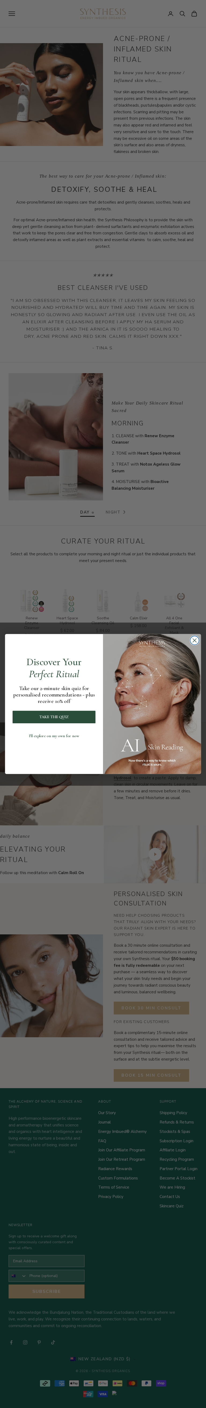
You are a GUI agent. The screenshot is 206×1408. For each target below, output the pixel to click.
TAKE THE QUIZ (54, 717)
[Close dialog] (194, 640)
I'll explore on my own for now (54, 736)
